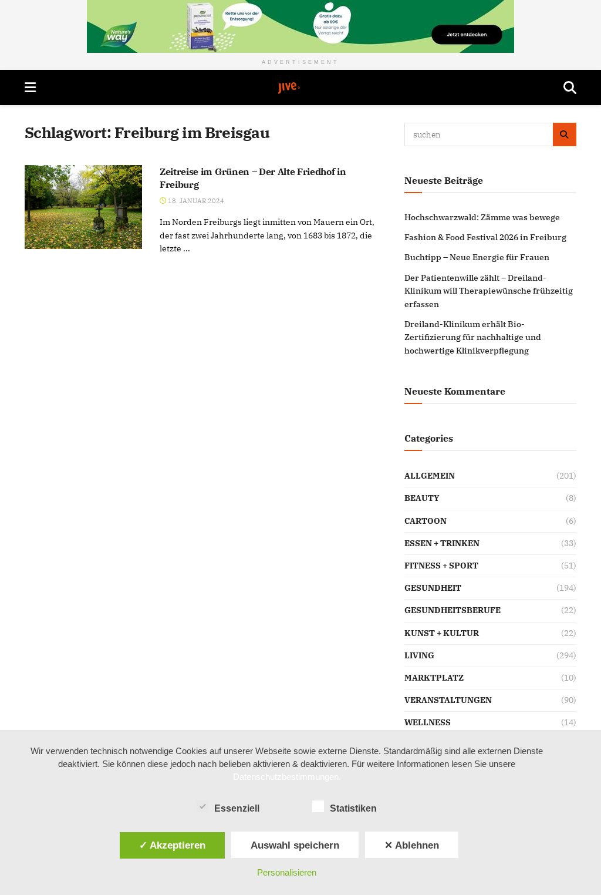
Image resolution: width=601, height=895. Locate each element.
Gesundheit (432, 588)
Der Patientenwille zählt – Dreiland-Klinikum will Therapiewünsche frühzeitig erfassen (488, 290)
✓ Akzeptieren (172, 845)
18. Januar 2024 (195, 201)
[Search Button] (569, 87)
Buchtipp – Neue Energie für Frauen (476, 257)
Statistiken (353, 808)
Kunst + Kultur (441, 633)
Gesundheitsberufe (452, 610)
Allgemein (429, 475)
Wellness (427, 722)
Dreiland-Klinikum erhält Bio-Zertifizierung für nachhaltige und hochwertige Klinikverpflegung (472, 337)
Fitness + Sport (441, 565)
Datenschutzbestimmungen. (287, 777)
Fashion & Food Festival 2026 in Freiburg (485, 237)
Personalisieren (286, 872)
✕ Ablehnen (411, 845)
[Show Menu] (30, 87)
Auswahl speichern (295, 845)
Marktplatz (434, 677)
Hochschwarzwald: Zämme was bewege (482, 217)
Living (419, 655)
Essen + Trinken (442, 543)
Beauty (422, 498)
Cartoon (425, 521)
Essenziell (236, 808)
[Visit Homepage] (300, 88)
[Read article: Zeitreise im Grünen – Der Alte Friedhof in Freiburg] (83, 207)
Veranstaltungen (448, 700)
